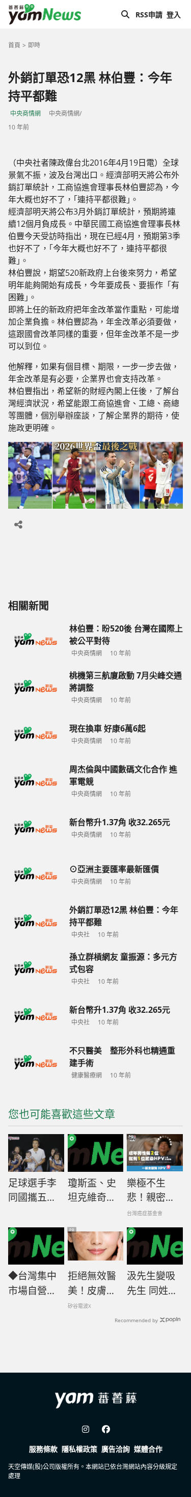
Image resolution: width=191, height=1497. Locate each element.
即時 (34, 45)
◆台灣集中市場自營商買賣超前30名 (33, 1283)
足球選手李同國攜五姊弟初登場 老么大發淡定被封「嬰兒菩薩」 (33, 1190)
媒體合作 (148, 1449)
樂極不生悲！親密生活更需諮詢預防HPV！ (151, 1190)
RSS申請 (148, 14)
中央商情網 (25, 113)
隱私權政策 (79, 1449)
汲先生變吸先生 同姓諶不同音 (152, 1283)
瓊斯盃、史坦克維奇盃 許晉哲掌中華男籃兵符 (92, 1190)
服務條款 (43, 1449)
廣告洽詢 (115, 1449)
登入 (174, 14)
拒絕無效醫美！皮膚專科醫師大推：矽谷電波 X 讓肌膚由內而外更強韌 (92, 1283)
